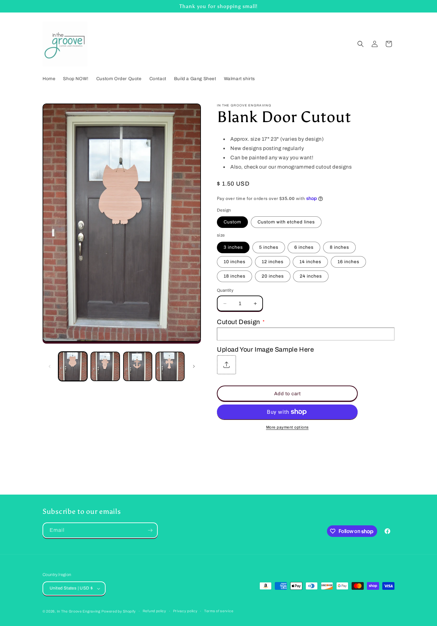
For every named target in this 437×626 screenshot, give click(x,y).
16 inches (348, 261)
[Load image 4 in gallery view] (170, 366)
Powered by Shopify (118, 611)
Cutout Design (241, 321)
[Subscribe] (150, 530)
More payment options (287, 427)
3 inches (233, 247)
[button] (361, 44)
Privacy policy (185, 611)
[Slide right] (194, 366)
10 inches (234, 261)
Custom (232, 222)
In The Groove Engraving (78, 611)
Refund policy (154, 611)
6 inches (304, 247)
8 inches (339, 247)
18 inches (234, 276)
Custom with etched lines (286, 222)
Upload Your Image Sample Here (265, 349)
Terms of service (218, 611)
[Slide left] (50, 366)
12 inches (272, 261)
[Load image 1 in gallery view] (72, 366)
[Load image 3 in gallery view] (137, 366)
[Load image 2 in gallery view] (105, 366)
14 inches (310, 261)
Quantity (225, 290)
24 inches (311, 276)
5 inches (268, 247)
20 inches (273, 276)
